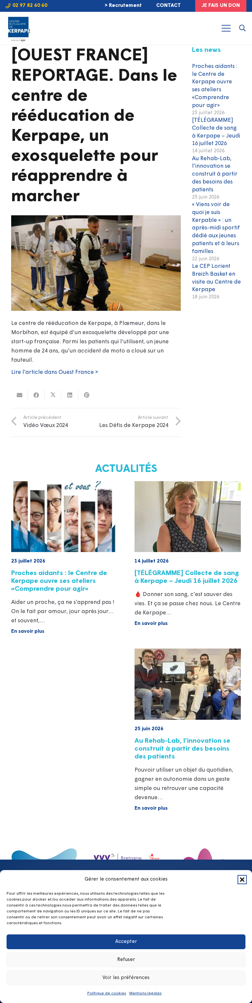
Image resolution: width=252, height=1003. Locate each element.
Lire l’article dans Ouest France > (54, 372)
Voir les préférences (126, 977)
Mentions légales (145, 993)
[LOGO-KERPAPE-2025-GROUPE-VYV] (18, 28)
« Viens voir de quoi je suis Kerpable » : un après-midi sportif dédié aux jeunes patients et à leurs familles (216, 228)
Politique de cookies (106, 993)
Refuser (126, 959)
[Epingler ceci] (86, 395)
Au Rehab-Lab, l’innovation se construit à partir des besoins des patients (215, 174)
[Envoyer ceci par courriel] (19, 395)
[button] (242, 879)
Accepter (126, 941)
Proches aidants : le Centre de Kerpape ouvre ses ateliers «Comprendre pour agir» (59, 581)
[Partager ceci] (36, 395)
